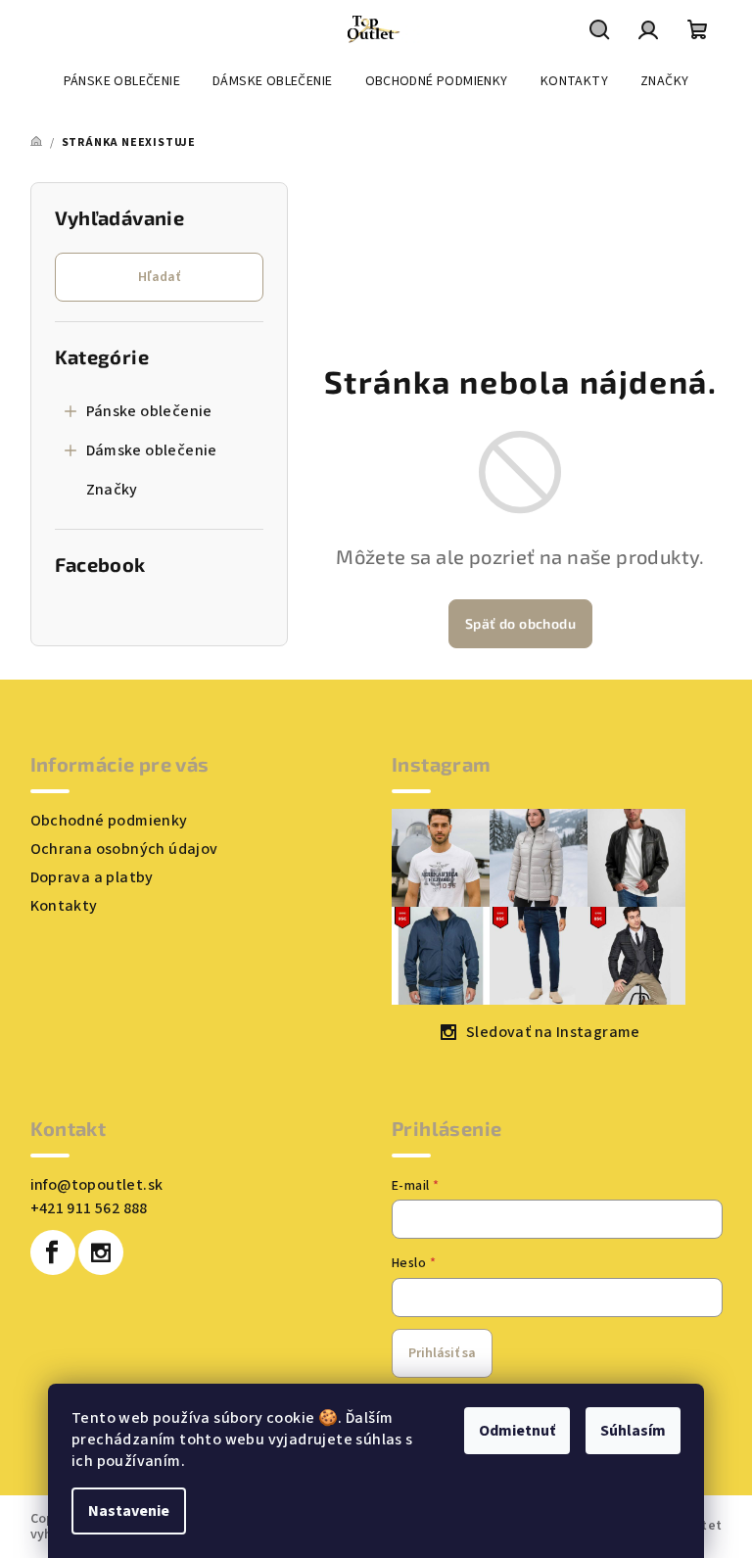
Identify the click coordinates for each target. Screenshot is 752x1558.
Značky (112, 489)
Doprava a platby (92, 877)
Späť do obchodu (520, 623)
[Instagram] (100, 1252)
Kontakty (64, 906)
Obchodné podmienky (109, 820)
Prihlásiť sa (442, 1353)
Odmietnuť (517, 1430)
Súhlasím (633, 1430)
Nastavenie (128, 1511)
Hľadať (159, 277)
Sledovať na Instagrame (553, 1032)
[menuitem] (122, 81)
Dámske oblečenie (151, 450)
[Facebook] (52, 1252)
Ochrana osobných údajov (124, 849)
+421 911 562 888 (89, 1208)
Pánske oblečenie (149, 411)
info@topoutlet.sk (97, 1185)
